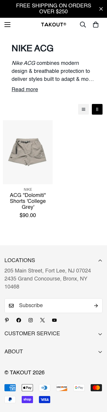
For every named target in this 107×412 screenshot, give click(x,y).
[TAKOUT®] (53, 24)
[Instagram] (30, 320)
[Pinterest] (6, 320)
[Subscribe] (96, 305)
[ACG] (28, 152)
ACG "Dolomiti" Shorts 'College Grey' (28, 201)
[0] (96, 24)
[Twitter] (42, 320)
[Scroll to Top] (96, 381)
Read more (25, 89)
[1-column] (83, 109)
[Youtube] (54, 320)
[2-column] (97, 109)
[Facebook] (18, 320)
